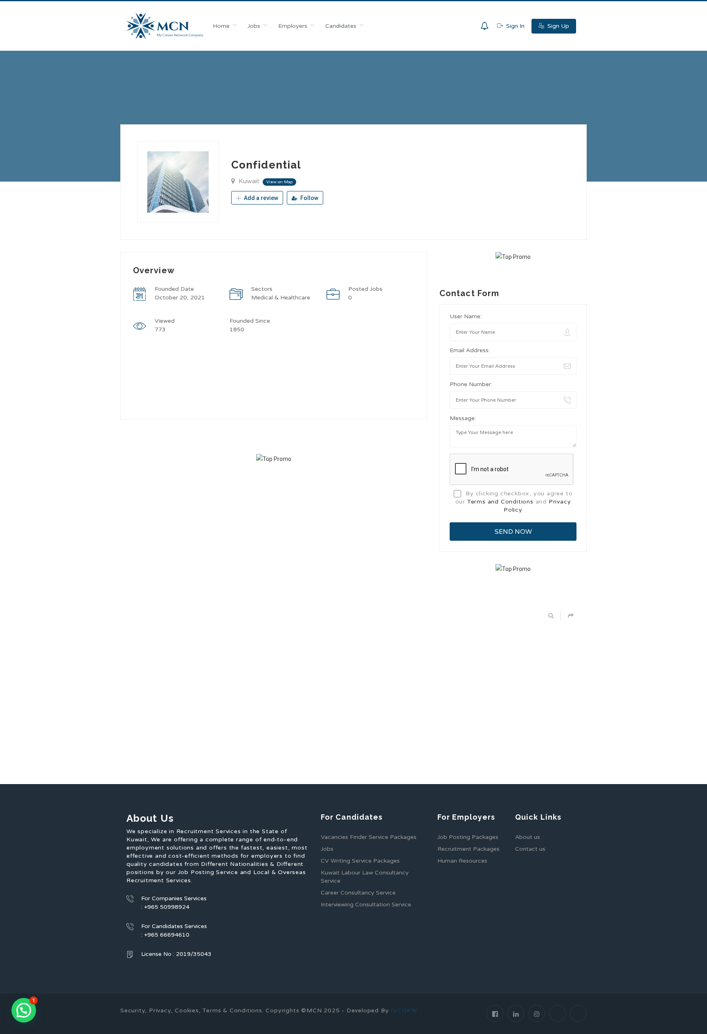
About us (527, 837)
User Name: (466, 316)
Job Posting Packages (467, 837)
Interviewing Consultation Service (366, 904)
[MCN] (165, 25)
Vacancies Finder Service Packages (369, 837)
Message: (463, 418)
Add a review (260, 198)
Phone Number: (471, 384)
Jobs (254, 25)
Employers (292, 25)
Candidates (340, 25)
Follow (308, 198)
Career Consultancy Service (358, 892)
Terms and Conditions (500, 501)
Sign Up (557, 25)
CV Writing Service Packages (360, 860)
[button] (23, 1010)
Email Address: (470, 350)
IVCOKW (404, 1010)
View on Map (279, 182)
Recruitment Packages (468, 848)
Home (221, 25)
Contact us (530, 848)
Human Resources (462, 860)
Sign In (514, 25)
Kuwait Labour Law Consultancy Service (365, 876)
